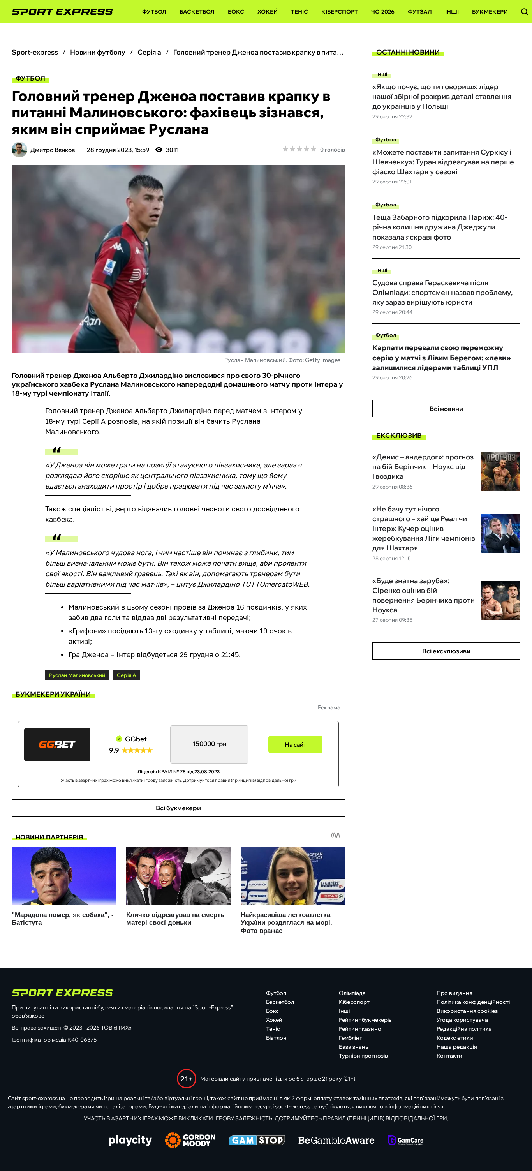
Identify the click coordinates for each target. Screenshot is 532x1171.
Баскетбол (197, 11)
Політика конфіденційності (473, 1001)
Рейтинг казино (360, 1028)
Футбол (154, 11)
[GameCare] (405, 1141)
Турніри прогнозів (363, 1055)
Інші (452, 11)
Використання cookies (467, 1010)
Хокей (267, 11)
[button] (524, 11)
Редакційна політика (464, 1028)
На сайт (296, 744)
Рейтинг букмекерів (365, 1019)
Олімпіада (352, 992)
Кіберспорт (339, 11)
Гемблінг (350, 1037)
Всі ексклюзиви (446, 651)
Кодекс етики (455, 1037)
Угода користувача (462, 1019)
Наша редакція (457, 1046)
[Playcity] (130, 1141)
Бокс (236, 11)
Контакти (449, 1055)
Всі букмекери (178, 808)
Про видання (454, 992)
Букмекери (490, 11)
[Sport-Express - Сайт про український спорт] (58, 12)
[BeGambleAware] (336, 1141)
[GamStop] (257, 1141)
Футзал (420, 11)
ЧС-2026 (383, 11)
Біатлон (276, 1037)
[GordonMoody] (190, 1141)
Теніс (299, 11)
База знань (353, 1046)
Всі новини (446, 409)
